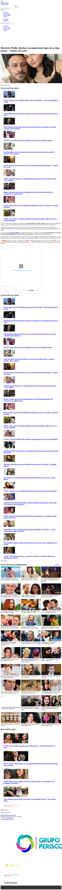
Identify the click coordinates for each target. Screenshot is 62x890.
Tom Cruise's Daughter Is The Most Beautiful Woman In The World (10, 692)
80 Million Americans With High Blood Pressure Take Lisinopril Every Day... (30, 709)
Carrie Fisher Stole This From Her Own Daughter (29, 676)
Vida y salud (7, 13)
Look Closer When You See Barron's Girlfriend (50, 676)
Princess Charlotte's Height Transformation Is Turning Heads (29, 627)
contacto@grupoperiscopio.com (8, 815)
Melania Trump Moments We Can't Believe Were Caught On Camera (50, 627)
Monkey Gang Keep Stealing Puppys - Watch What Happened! (10, 708)
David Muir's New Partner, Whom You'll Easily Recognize (10, 660)
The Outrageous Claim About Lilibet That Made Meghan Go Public (50, 692)
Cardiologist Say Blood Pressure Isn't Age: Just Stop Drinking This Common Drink (31, 661)
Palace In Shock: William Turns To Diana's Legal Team (50, 660)
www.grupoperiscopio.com (7, 819)
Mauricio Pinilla (15, 232)
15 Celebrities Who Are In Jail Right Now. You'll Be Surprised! (10, 611)
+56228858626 (9, 817)
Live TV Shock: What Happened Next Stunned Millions (49, 596)
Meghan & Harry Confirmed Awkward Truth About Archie (28, 596)
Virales (5, 16)
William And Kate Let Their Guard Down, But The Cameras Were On (10, 627)
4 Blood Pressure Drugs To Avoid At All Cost (10, 725)
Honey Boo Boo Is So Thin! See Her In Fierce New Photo (50, 725)
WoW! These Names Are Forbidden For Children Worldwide (10, 676)
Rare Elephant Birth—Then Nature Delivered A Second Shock (30, 692)
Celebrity (6, 12)
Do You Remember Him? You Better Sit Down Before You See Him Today (31, 643)
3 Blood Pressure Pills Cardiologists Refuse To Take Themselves (30, 611)
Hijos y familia (7, 15)
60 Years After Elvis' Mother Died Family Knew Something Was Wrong (50, 709)
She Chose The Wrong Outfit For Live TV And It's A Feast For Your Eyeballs (50, 580)
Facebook (6, 19)
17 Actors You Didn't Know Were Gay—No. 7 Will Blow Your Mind (51, 611)
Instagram (6, 20)
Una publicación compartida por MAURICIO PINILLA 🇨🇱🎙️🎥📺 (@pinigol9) (21, 290)
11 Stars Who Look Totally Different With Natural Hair (30, 725)
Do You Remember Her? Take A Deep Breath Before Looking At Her (10, 596)
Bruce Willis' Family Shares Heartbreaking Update (48, 643)
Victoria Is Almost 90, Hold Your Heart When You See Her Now (29, 579)
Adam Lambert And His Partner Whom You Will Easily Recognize (9, 579)
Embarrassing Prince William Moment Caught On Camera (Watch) (8, 644)
